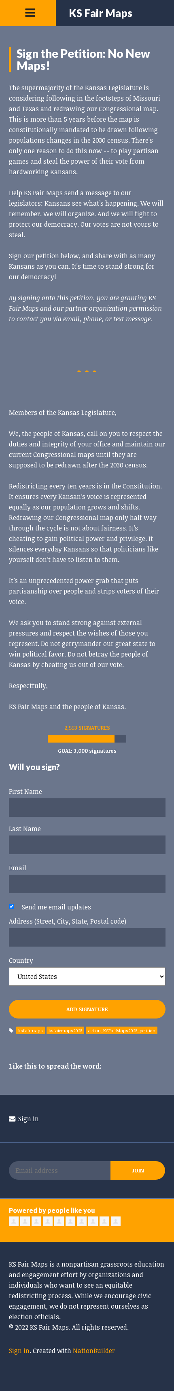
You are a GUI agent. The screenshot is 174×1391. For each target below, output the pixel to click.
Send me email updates (56, 907)
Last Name (25, 828)
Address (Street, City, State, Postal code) (67, 921)
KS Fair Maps (100, 12)
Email (17, 867)
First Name (25, 791)
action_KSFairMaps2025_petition (121, 1030)
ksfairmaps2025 (65, 1030)
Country (21, 960)
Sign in (28, 1118)
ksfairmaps (30, 1030)
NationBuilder (94, 1350)
